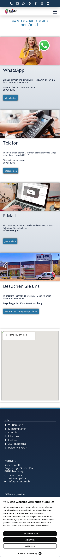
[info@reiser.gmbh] (17, 3)
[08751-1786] (11, 3)
